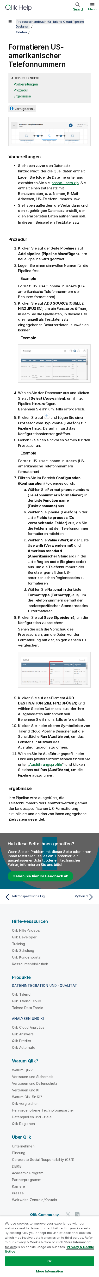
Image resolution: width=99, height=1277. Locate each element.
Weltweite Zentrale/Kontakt (34, 1200)
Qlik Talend (21, 994)
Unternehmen (23, 1146)
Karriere (18, 1186)
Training (18, 944)
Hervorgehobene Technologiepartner (43, 1110)
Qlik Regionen (23, 1124)
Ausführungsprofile (45, 764)
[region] (49, 1246)
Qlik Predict (21, 1041)
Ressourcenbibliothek (30, 964)
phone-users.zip (65, 183)
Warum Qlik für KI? (27, 1097)
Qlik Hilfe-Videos (26, 930)
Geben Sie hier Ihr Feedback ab (40, 876)
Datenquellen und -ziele (32, 1117)
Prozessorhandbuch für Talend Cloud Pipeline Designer (50, 24)
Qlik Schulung (23, 950)
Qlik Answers (23, 1034)
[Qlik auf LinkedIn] (77, 1214)
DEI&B (17, 1166)
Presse (18, 1193)
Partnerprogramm (26, 1180)
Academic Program (28, 1173)
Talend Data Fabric (27, 1008)
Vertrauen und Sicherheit (32, 1077)
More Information (49, 1271)
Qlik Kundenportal (26, 957)
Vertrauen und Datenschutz (34, 1083)
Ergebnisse (22, 96)
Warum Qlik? (22, 1070)
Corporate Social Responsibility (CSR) (43, 1160)
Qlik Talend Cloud (26, 1001)
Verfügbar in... (24, 109)
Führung (18, 1153)
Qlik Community (44, 1214)
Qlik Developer (24, 937)
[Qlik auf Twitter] (68, 1214)
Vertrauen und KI (25, 1090)
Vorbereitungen (26, 84)
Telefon (21, 32)
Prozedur (21, 90)
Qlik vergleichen (25, 1103)
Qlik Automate (23, 1047)
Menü (92, 9)
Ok (49, 1261)
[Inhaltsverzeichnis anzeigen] (9, 21)
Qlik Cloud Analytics (28, 1027)
